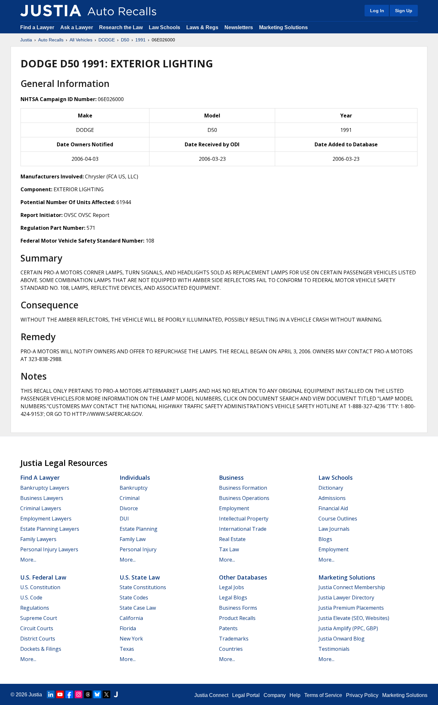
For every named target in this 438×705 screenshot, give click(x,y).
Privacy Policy (362, 695)
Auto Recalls (50, 39)
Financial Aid (333, 508)
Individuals (135, 477)
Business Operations (244, 498)
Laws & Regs (202, 27)
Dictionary (330, 487)
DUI (124, 518)
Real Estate (232, 539)
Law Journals (334, 528)
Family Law (133, 539)
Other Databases (243, 577)
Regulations (34, 607)
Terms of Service (323, 695)
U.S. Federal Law (43, 577)
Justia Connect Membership (351, 587)
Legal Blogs (233, 597)
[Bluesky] (97, 694)
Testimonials (334, 648)
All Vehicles (81, 39)
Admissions (332, 498)
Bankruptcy (133, 487)
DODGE (106, 39)
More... (28, 559)
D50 (125, 39)
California (131, 618)
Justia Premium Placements (351, 607)
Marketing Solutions (283, 27)
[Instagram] (78, 694)
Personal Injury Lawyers (49, 549)
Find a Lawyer (37, 27)
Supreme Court (38, 618)
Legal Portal (246, 695)
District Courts (37, 638)
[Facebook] (69, 694)
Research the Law (121, 27)
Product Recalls (237, 618)
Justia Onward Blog (341, 638)
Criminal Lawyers (40, 508)
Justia (26, 39)
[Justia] (50, 10)
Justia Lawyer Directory (346, 597)
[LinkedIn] (51, 694)
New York (131, 638)
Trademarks (233, 638)
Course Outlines (337, 518)
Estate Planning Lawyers (49, 528)
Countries (231, 648)
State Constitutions (143, 587)
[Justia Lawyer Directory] (116, 694)
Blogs (325, 539)
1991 (140, 39)
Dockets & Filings (40, 648)
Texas (127, 648)
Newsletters (238, 27)
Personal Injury (138, 549)
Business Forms (238, 607)
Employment (234, 508)
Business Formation (243, 487)
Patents (228, 628)
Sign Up (403, 10)
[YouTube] (60, 694)
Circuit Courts (36, 628)
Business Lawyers (41, 498)
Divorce (129, 508)
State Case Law (138, 607)
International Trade (242, 528)
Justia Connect (211, 695)
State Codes (134, 597)
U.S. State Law (140, 577)
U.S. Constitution (40, 587)
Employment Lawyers (46, 518)
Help (295, 695)
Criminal (129, 498)
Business (231, 477)
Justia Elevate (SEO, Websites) (353, 618)
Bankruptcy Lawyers (44, 487)
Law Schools (164, 27)
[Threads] (88, 694)
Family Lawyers (38, 539)
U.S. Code (31, 597)
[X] (106, 694)
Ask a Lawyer (77, 27)
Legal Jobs (231, 587)
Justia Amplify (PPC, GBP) (348, 628)
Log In (377, 10)
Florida (128, 628)
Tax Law (229, 549)
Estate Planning (138, 528)
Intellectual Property (243, 518)
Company (275, 695)
